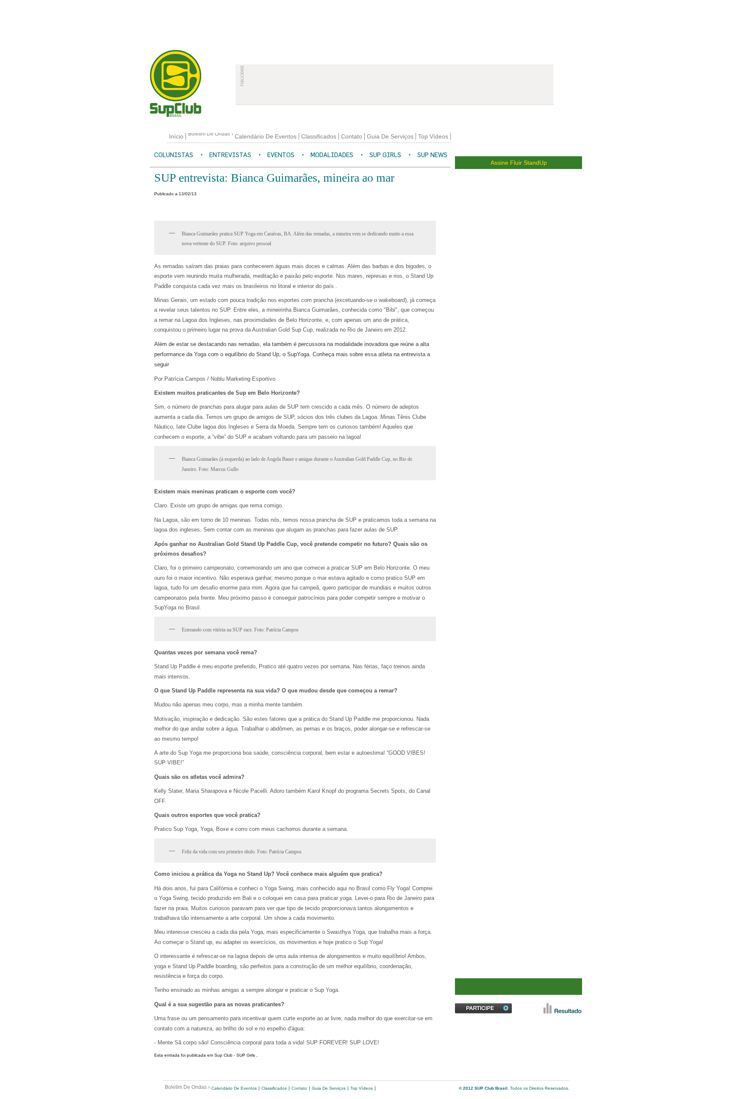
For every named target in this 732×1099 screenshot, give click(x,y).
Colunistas (173, 155)
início (176, 136)
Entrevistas (230, 155)
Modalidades (332, 155)
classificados (318, 136)
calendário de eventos (266, 136)
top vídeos (433, 136)
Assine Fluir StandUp (519, 162)
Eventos (280, 155)
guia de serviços (390, 136)
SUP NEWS (432, 155)
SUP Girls (385, 155)
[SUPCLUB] (188, 83)
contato (351, 136)
